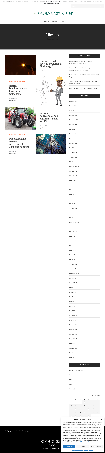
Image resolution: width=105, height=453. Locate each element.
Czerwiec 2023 (73, 241)
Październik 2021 (74, 329)
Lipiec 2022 (72, 287)
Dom (40, 21)
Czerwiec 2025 (73, 134)
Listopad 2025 (73, 115)
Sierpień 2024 (73, 175)
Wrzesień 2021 (73, 334)
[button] (102, 419)
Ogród (46, 21)
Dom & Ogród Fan (51, 443)
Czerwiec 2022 (73, 292)
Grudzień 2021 (73, 320)
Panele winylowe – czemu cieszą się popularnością (83, 88)
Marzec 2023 (72, 255)
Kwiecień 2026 (73, 101)
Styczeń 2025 (73, 152)
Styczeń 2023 (73, 264)
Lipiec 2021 (72, 343)
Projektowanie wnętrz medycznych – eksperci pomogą (19, 142)
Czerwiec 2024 (73, 185)
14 (80, 409)
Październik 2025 (74, 120)
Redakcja (44, 73)
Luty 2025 (72, 148)
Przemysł (63, 21)
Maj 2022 (71, 297)
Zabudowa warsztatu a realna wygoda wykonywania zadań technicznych (83, 82)
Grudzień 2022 (73, 269)
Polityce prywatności (84, 442)
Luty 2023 (72, 259)
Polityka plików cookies (77, 450)
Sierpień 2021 (73, 339)
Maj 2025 (71, 138)
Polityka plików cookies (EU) (13, 431)
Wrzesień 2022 (73, 278)
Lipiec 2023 (72, 236)
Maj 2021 (71, 353)
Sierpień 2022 (73, 283)
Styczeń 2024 (73, 208)
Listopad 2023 (73, 217)
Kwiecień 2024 (73, 194)
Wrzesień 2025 (73, 124)
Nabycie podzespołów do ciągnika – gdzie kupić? (49, 117)
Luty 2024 (72, 203)
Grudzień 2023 (73, 213)
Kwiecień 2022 (73, 301)
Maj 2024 (71, 189)
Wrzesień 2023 (73, 227)
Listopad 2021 (73, 325)
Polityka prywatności (28, 431)
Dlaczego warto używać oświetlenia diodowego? (51, 63)
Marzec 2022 (72, 306)
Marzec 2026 (72, 106)
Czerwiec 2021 (73, 348)
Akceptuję (69, 446)
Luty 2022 (72, 311)
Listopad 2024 (73, 161)
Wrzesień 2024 (73, 171)
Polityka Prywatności (88, 450)
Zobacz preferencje (96, 446)
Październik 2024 (74, 166)
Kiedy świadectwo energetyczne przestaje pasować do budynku (84, 76)
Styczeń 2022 (73, 315)
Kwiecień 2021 (73, 357)
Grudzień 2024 (73, 157)
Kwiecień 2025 (73, 143)
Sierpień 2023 (73, 231)
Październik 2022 (74, 273)
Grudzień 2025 (73, 110)
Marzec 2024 (72, 199)
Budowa (54, 21)
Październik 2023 (74, 222)
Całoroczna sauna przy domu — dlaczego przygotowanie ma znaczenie (80, 62)
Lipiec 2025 (72, 129)
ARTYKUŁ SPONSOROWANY (46, 57)
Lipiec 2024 (72, 180)
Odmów (83, 446)
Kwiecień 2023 (73, 250)
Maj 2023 (71, 245)
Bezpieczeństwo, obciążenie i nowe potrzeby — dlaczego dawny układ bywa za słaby (82, 69)
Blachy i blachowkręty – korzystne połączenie (18, 89)
